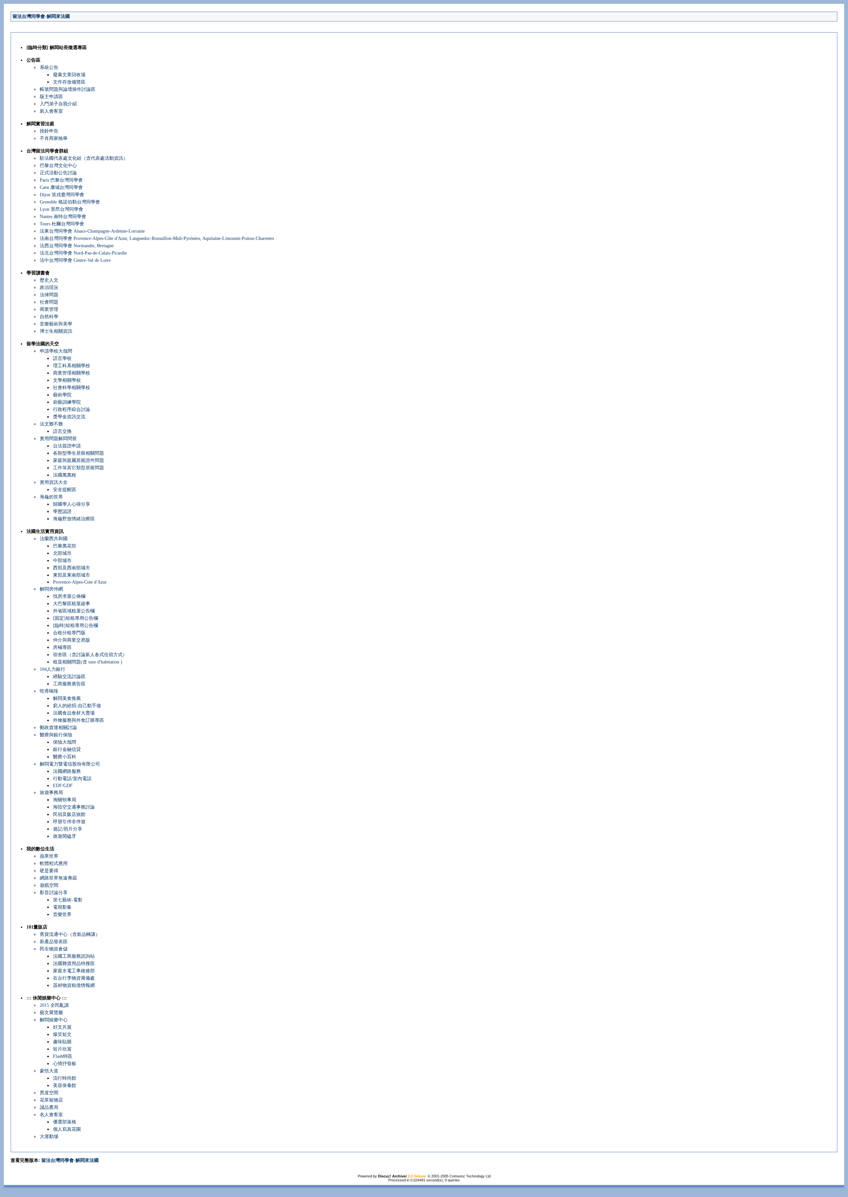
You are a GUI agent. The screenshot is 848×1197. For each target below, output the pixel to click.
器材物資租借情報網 (74, 985)
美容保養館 (64, 1085)
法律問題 (49, 294)
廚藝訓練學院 (67, 402)
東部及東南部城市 (71, 575)
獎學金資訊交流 (69, 416)
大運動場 (49, 1136)
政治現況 (49, 287)
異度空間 (49, 1092)
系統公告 (49, 67)
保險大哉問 (64, 742)
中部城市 (62, 560)
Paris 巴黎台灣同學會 (61, 180)
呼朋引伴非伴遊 (69, 821)
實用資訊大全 (54, 482)
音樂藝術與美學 (56, 323)
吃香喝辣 (49, 691)
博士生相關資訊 (56, 331)
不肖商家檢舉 (54, 138)
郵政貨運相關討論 (58, 727)
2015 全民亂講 (54, 1005)
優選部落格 (64, 1121)
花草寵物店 (51, 1100)
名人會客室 (51, 1114)
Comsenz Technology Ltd (470, 1176)
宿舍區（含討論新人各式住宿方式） (90, 654)
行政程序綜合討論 (71, 409)
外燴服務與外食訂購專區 (78, 720)
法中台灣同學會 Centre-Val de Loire (75, 260)
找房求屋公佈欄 (69, 596)
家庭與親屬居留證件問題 (78, 460)
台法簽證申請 (67, 445)
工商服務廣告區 (69, 683)
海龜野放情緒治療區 (74, 518)
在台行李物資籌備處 (74, 978)
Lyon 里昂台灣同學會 (61, 209)
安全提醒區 (64, 489)
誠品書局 (49, 1107)
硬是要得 (49, 870)
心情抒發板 (64, 1063)
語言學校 (62, 358)
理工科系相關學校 (71, 365)
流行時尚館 (64, 1078)
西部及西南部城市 (71, 567)
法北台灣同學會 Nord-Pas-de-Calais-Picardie (83, 253)
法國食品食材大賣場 (74, 713)
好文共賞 (62, 1027)
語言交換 (62, 431)
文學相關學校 (67, 380)
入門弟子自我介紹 (58, 103)
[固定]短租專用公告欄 (75, 618)
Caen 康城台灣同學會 (61, 187)
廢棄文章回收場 (69, 74)
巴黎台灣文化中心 (58, 165)
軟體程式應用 (54, 863)
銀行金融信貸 (67, 749)
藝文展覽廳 (51, 1012)
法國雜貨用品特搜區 (74, 963)
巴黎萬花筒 (64, 545)
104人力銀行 (52, 669)
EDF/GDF (63, 785)
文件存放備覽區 (69, 82)
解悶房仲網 (51, 589)
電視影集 (62, 907)
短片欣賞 (62, 1049)
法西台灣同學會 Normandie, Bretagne (77, 245)
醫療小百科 (64, 756)
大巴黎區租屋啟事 (71, 603)
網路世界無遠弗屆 (58, 878)
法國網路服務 (67, 771)
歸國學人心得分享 (71, 504)
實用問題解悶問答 (58, 438)
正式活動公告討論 (58, 172)
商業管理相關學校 (71, 372)
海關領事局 (64, 799)
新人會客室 (51, 111)
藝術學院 (62, 394)
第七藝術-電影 (67, 899)
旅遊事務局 (51, 792)
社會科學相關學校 (71, 387)
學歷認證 (62, 511)
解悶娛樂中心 (54, 1019)
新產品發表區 (54, 941)
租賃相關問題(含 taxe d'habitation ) (87, 661)
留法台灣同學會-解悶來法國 (41, 16)
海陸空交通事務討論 (74, 807)
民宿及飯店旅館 (69, 814)
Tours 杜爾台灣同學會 (62, 223)
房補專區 (62, 647)
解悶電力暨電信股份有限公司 (70, 764)
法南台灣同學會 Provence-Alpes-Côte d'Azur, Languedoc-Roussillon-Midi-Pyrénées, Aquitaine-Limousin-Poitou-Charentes (157, 238)
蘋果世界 (49, 856)
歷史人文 (49, 280)
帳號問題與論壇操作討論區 (67, 89)
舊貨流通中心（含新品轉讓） (70, 934)
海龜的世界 (51, 496)
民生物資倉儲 (54, 948)
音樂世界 (62, 914)
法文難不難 (51, 424)
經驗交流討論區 (69, 676)
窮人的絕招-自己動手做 (77, 705)
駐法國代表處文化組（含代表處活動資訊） (84, 158)
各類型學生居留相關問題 (78, 453)
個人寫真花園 (67, 1129)
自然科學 (49, 316)
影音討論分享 (54, 892)
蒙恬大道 (49, 1070)
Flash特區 (62, 1056)
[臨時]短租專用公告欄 (75, 625)
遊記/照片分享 (67, 828)
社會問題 (49, 302)
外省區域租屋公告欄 (74, 610)
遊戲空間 (49, 885)
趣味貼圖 (62, 1041)
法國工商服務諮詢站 (74, 956)
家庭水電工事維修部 (74, 970)
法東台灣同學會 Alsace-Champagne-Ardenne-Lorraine (92, 231)
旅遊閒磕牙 (64, 836)
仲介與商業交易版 (71, 640)
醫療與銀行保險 (56, 734)
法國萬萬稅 (64, 475)
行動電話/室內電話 (72, 778)
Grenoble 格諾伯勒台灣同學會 (70, 202)
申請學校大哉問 (56, 351)
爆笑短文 (62, 1034)
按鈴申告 (49, 131)
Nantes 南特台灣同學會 (63, 216)
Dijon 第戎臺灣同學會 (62, 194)
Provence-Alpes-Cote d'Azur (80, 582)
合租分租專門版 (69, 632)
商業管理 (49, 309)
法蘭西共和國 (54, 538)
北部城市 (62, 553)
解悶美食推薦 (67, 698)
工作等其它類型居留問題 (78, 467)
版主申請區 (51, 96)
